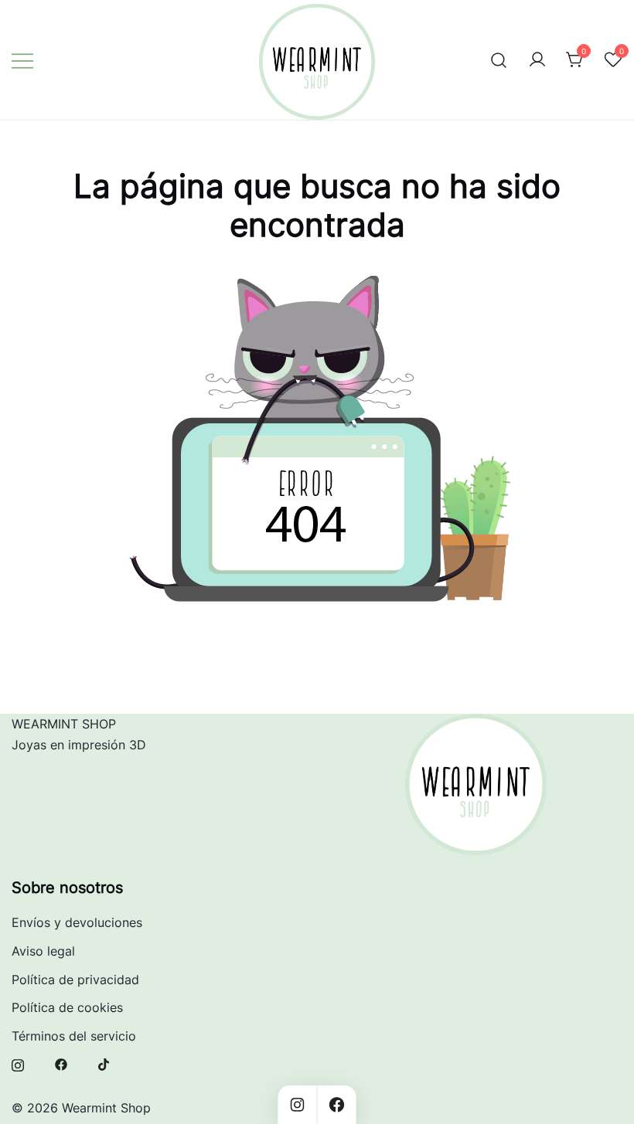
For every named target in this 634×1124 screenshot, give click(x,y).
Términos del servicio (74, 1036)
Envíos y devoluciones (77, 922)
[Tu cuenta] (537, 60)
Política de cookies (67, 1007)
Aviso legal (43, 951)
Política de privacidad (75, 979)
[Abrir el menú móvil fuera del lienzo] (22, 59)
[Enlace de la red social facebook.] (61, 1063)
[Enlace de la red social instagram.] (18, 1063)
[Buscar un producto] (499, 59)
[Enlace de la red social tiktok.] (104, 1063)
